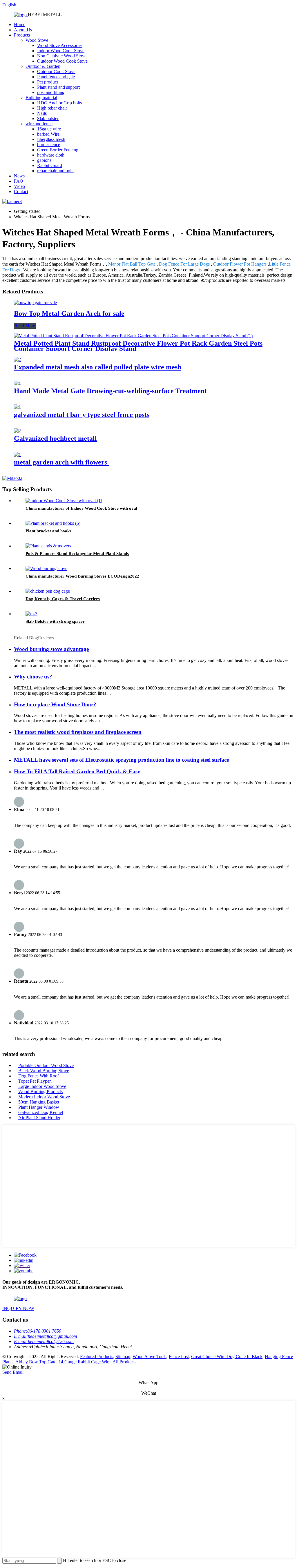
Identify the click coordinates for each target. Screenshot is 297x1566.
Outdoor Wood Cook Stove (62, 61)
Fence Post (179, 1356)
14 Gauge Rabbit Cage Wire (85, 1361)
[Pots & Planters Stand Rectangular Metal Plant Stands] (48, 545)
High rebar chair (52, 108)
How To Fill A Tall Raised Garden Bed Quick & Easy (77, 771)
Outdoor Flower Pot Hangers (240, 264)
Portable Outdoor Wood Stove (46, 1065)
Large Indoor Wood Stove (42, 1086)
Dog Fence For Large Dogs (184, 264)
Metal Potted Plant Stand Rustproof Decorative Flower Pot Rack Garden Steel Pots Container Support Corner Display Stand (138, 346)
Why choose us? (33, 677)
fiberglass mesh (51, 139)
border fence (48, 144)
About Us (23, 29)
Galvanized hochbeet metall (55, 438)
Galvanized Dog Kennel (40, 1112)
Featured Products (96, 1356)
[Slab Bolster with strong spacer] (31, 613)
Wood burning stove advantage (51, 649)
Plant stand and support (58, 87)
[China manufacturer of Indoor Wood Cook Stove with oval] (64, 500)
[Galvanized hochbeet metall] (17, 430)
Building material (41, 97)
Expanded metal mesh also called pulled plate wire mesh (97, 367)
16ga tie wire (49, 128)
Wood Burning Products (40, 1091)
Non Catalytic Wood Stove (61, 55)
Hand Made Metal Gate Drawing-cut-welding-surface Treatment (110, 391)
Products (22, 34)
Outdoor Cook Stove (56, 71)
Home (19, 24)
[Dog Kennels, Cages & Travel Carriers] (48, 591)
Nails (42, 113)
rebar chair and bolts (55, 170)
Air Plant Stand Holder (39, 1117)
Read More (25, 325)
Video (19, 186)
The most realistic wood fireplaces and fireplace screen (78, 732)
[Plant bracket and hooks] (53, 523)
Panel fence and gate (56, 76)
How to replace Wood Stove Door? (55, 704)
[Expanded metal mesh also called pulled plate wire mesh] (17, 359)
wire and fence (39, 123)
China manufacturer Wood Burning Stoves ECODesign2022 (82, 576)
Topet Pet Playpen (35, 1081)
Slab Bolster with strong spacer (55, 621)
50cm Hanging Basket (38, 1101)
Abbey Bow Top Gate (35, 1361)
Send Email (12, 1372)
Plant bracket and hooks (48, 531)
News (19, 175)
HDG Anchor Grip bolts (59, 102)
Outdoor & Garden (43, 66)
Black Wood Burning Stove (43, 1070)
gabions (44, 160)
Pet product (47, 81)
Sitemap (122, 1356)
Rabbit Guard (49, 165)
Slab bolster (48, 118)
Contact (21, 191)
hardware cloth (50, 155)
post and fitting (50, 92)
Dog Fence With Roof (38, 1075)
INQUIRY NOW (18, 1308)
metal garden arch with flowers (61, 462)
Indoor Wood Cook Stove (60, 50)
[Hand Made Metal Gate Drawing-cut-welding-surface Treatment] (17, 383)
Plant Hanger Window (38, 1107)
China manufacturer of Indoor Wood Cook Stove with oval (81, 508)
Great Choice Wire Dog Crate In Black (226, 1356)
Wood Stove (37, 40)
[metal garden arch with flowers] (17, 454)
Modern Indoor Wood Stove (44, 1096)
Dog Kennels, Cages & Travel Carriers (63, 598)
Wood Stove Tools (149, 1356)
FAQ (18, 181)
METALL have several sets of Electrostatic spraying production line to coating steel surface (121, 760)
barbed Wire (48, 134)
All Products (124, 1361)
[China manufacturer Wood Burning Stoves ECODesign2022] (46, 568)
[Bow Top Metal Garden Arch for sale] (35, 302)
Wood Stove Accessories (59, 45)
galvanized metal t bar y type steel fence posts (81, 414)
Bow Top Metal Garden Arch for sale (69, 313)
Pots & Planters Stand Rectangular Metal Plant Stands (77, 553)
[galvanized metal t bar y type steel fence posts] (17, 406)
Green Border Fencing (57, 149)
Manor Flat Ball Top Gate (131, 264)
